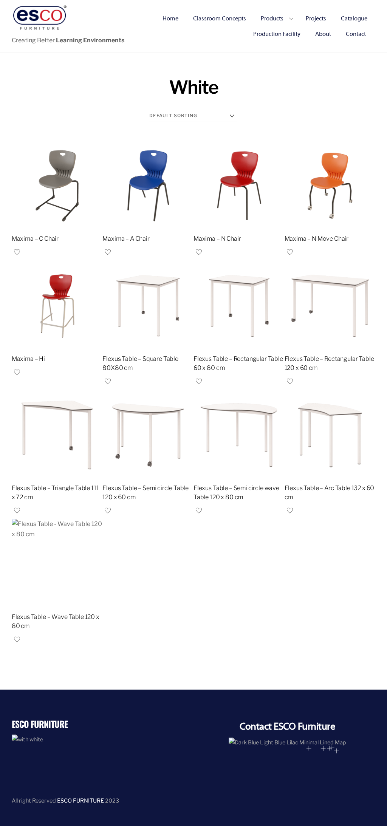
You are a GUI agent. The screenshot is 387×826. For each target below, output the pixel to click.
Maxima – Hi (28, 358)
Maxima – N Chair (217, 238)
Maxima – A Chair (125, 238)
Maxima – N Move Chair (317, 238)
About (323, 34)
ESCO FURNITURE (80, 800)
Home (170, 18)
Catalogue (354, 18)
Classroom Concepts (219, 18)
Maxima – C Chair (35, 238)
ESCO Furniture (40, 724)
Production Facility (276, 34)
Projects (316, 18)
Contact (356, 34)
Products (272, 18)
